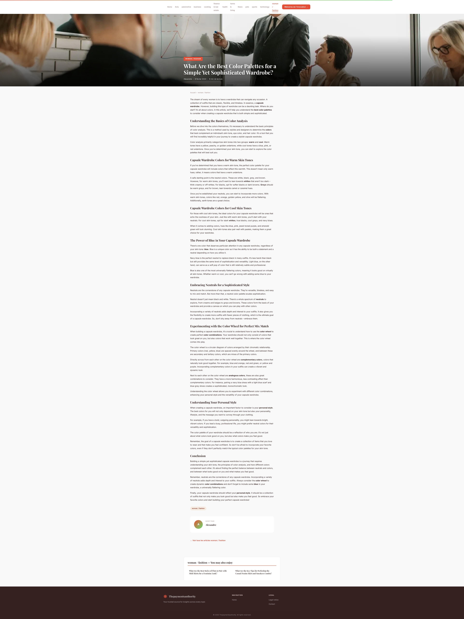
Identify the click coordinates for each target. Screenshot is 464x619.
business (197, 7)
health (224, 7)
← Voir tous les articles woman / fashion (207, 540)
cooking (207, 7)
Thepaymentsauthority (182, 596)
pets (247, 7)
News (240, 7)
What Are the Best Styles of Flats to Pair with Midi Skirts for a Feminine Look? (208, 572)
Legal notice (273, 600)
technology (264, 7)
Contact (272, 604)
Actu (177, 7)
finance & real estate (217, 7)
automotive (186, 7)
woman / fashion (193, 59)
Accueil (193, 93)
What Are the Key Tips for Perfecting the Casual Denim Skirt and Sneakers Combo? (253, 572)
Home (169, 7)
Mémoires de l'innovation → (296, 7)
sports (254, 7)
